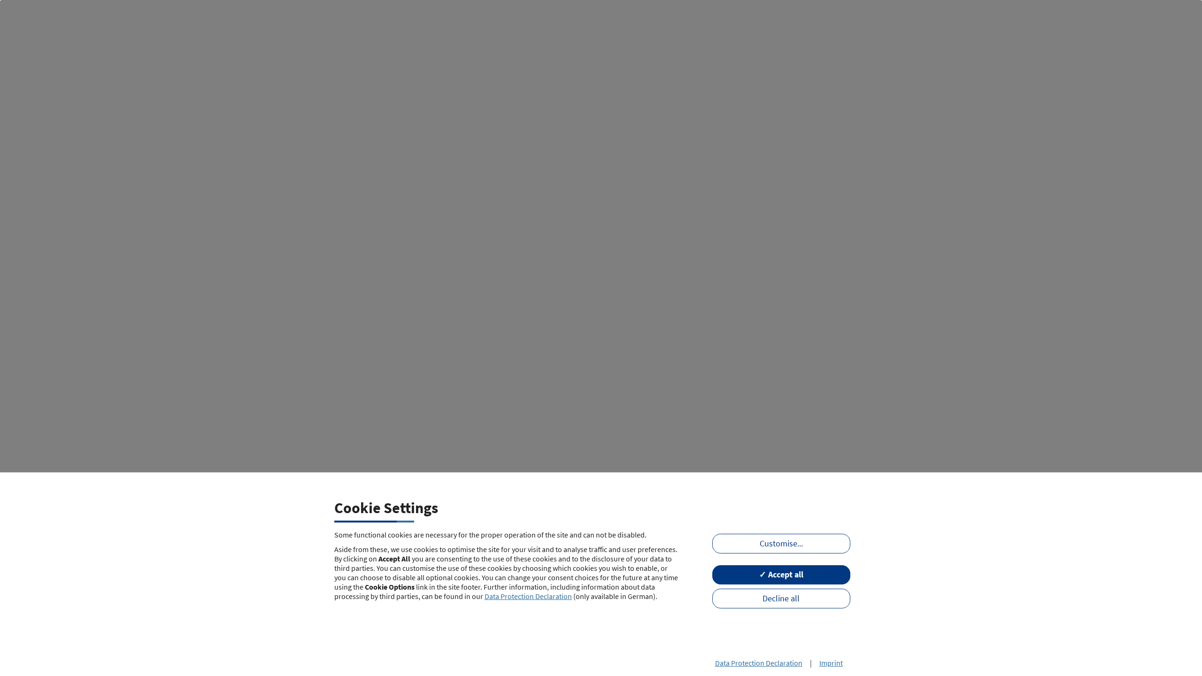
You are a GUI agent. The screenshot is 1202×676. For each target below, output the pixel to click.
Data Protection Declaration (528, 596)
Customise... (781, 543)
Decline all (781, 598)
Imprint (831, 663)
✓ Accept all (781, 574)
